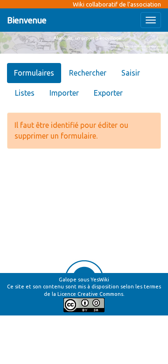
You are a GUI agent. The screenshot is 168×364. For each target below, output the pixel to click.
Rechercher (87, 73)
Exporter (108, 93)
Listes (25, 93)
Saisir (130, 73)
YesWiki (100, 279)
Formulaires (34, 73)
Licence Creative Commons (90, 294)
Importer (64, 93)
